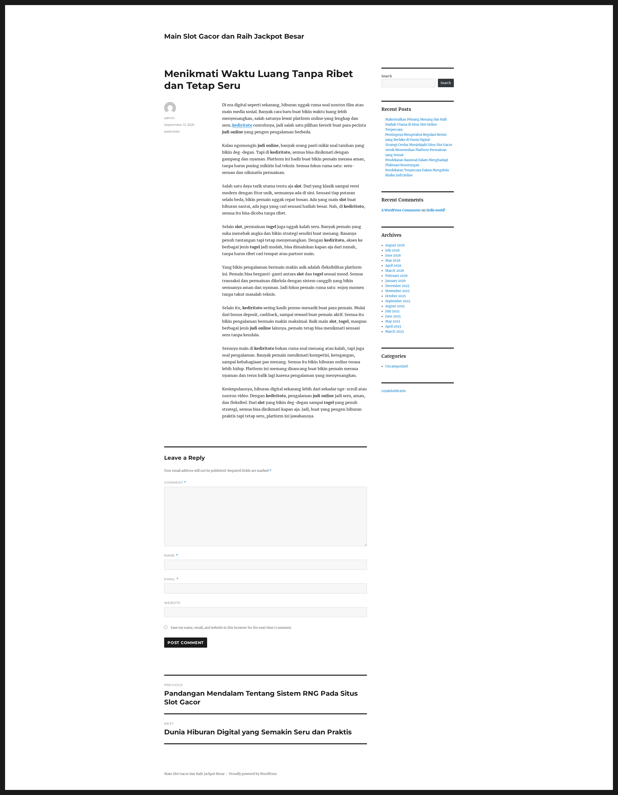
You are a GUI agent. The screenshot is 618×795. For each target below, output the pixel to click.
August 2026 (395, 245)
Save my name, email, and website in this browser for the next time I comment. (231, 628)
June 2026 (393, 255)
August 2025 (395, 306)
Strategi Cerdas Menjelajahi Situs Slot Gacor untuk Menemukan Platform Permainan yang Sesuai (418, 150)
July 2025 (392, 311)
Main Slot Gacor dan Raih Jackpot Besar (234, 36)
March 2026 (394, 271)
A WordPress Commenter (401, 210)
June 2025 (393, 316)
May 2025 (392, 321)
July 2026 (392, 250)
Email (171, 579)
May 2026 (392, 260)
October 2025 (395, 296)
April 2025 (393, 326)
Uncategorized (396, 366)
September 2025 (397, 301)
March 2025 (394, 331)
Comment (175, 482)
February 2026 (396, 276)
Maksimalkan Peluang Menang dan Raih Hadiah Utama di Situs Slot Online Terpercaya (416, 124)
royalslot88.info (393, 391)
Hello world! (435, 210)
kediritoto (242, 125)
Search (386, 76)
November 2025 (397, 291)
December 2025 (397, 286)
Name (171, 555)
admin (169, 118)
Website (172, 603)
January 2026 (395, 281)
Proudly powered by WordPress (253, 774)
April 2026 (393, 266)
